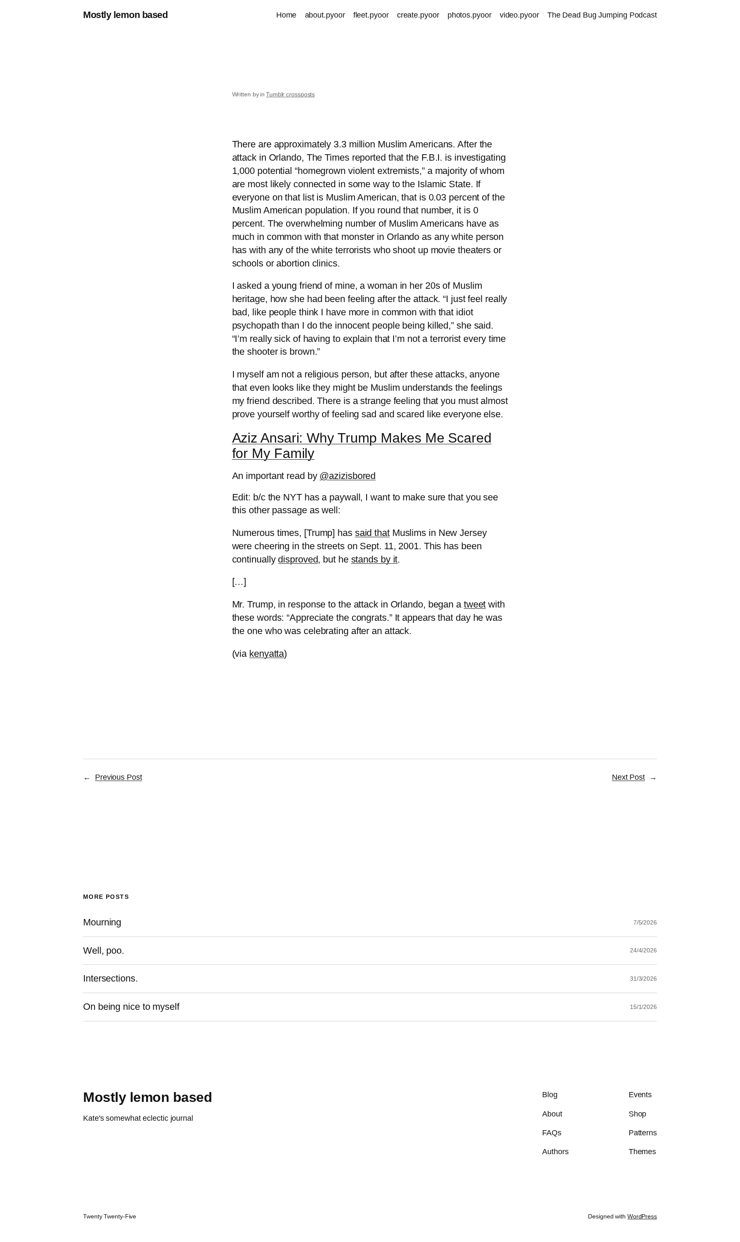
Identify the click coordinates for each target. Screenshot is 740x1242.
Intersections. (110, 978)
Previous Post (118, 777)
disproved (298, 559)
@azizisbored (347, 475)
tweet (475, 604)
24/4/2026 (643, 950)
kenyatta (266, 653)
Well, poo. (103, 951)
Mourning (102, 922)
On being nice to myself (131, 1007)
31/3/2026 (643, 978)
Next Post (628, 777)
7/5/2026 (645, 922)
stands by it (374, 559)
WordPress (642, 1216)
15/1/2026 (643, 1006)
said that (372, 532)
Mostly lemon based (125, 14)
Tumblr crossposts (290, 94)
